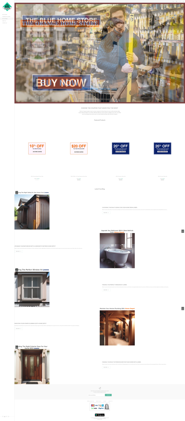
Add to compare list (39, 174)
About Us (4, 20)
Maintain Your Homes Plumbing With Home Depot (30, 323)
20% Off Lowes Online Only (162, 176)
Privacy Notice (98, 401)
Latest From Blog (100, 189)
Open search (173, 1)
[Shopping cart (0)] (183, 1)
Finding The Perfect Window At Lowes (114, 284)
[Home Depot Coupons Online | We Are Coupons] (99, 53)
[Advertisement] (7, 31)
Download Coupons (6, 16)
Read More (105, 212)
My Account (4, 14)
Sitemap (104, 401)
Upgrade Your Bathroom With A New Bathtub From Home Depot (35, 246)
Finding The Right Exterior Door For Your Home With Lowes (121, 362)
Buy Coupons (4, 18)
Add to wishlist (37, 174)
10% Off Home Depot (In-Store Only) (37, 176)
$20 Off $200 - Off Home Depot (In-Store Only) (79, 176)
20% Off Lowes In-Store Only (121, 176)
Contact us (110, 401)
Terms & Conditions (90, 401)
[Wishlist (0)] (180, 1)
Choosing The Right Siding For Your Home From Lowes (119, 207)
